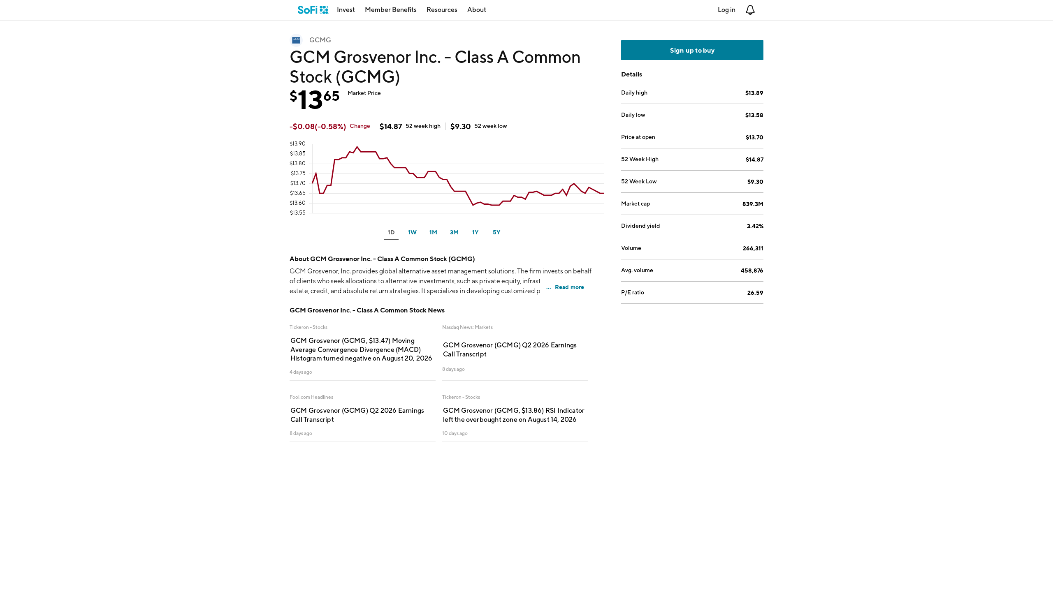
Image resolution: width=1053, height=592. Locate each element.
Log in (726, 10)
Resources (442, 10)
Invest (346, 10)
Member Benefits (391, 10)
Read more (569, 286)
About (476, 10)
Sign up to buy (692, 50)
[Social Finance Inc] (313, 10)
